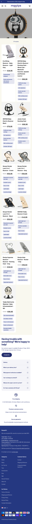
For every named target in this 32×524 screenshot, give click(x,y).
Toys (3, 468)
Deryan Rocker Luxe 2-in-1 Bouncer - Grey (22, 168)
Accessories (5, 470)
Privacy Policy (5, 497)
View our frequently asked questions (21, 448)
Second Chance (5, 478)
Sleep (3, 462)
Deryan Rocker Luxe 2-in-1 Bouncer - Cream (8, 168)
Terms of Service (6, 492)
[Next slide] (30, 1)
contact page (15, 452)
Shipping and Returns (7, 495)
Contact (3, 484)
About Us (4, 481)
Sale (3, 476)
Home (3, 460)
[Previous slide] (1, 1)
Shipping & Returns (22, 462)
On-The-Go (4, 465)
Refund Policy (5, 500)
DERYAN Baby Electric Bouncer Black (8, 121)
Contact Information (6, 503)
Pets (3, 473)
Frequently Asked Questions (22, 466)
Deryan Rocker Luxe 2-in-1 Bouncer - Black (8, 214)
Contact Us (6, 355)
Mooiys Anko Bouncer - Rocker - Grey (23, 260)
